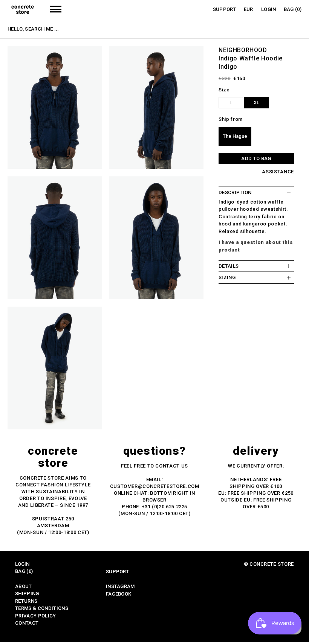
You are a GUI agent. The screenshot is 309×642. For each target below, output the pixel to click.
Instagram (120, 586)
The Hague (235, 136)
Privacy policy (35, 616)
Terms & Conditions (41, 608)
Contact (26, 623)
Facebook (119, 594)
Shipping (27, 593)
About (23, 586)
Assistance (278, 171)
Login (268, 9)
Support (224, 9)
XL (256, 102)
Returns (26, 601)
